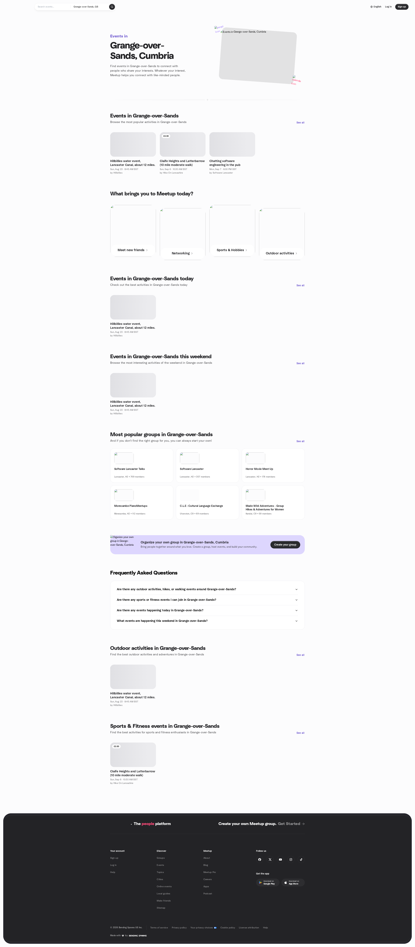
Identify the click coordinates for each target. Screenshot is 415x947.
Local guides (163, 894)
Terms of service (159, 928)
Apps (206, 886)
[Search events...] (112, 7)
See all (300, 122)
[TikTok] (301, 859)
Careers (207, 879)
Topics (160, 872)
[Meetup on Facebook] (259, 859)
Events (160, 865)
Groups (161, 858)
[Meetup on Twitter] (270, 859)
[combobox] (90, 6)
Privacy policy (179, 928)
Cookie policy (227, 928)
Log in (113, 865)
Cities (160, 879)
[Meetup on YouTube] (280, 859)
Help (112, 872)
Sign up (114, 858)
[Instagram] (290, 859)
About (206, 858)
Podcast (207, 894)
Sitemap (161, 908)
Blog (205, 865)
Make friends (164, 901)
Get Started (289, 824)
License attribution (249, 928)
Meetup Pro (209, 872)
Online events (164, 886)
